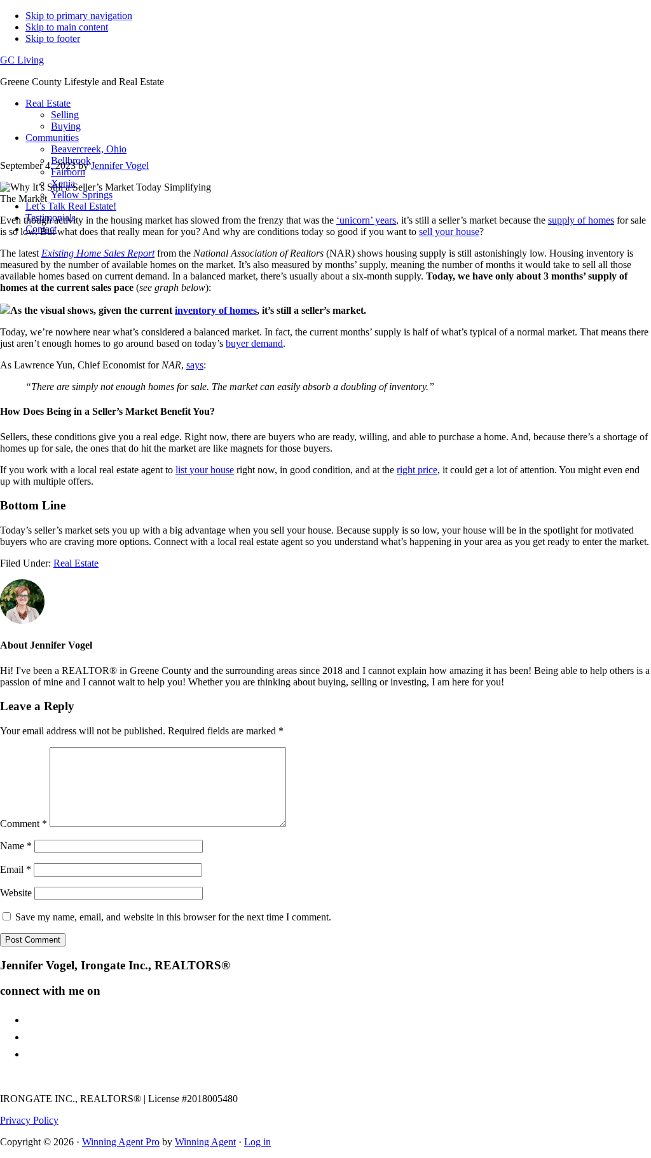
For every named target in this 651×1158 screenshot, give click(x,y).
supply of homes (581, 220)
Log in (257, 1141)
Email (15, 869)
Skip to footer (52, 38)
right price (417, 469)
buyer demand (254, 343)
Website (16, 892)
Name (16, 845)
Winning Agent (205, 1141)
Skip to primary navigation (78, 15)
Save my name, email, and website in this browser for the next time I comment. (173, 917)
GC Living (22, 60)
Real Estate (76, 563)
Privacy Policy (29, 1120)
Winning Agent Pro (121, 1141)
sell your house (449, 231)
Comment (23, 823)
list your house (204, 469)
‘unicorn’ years (366, 220)
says (194, 365)
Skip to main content (66, 27)
